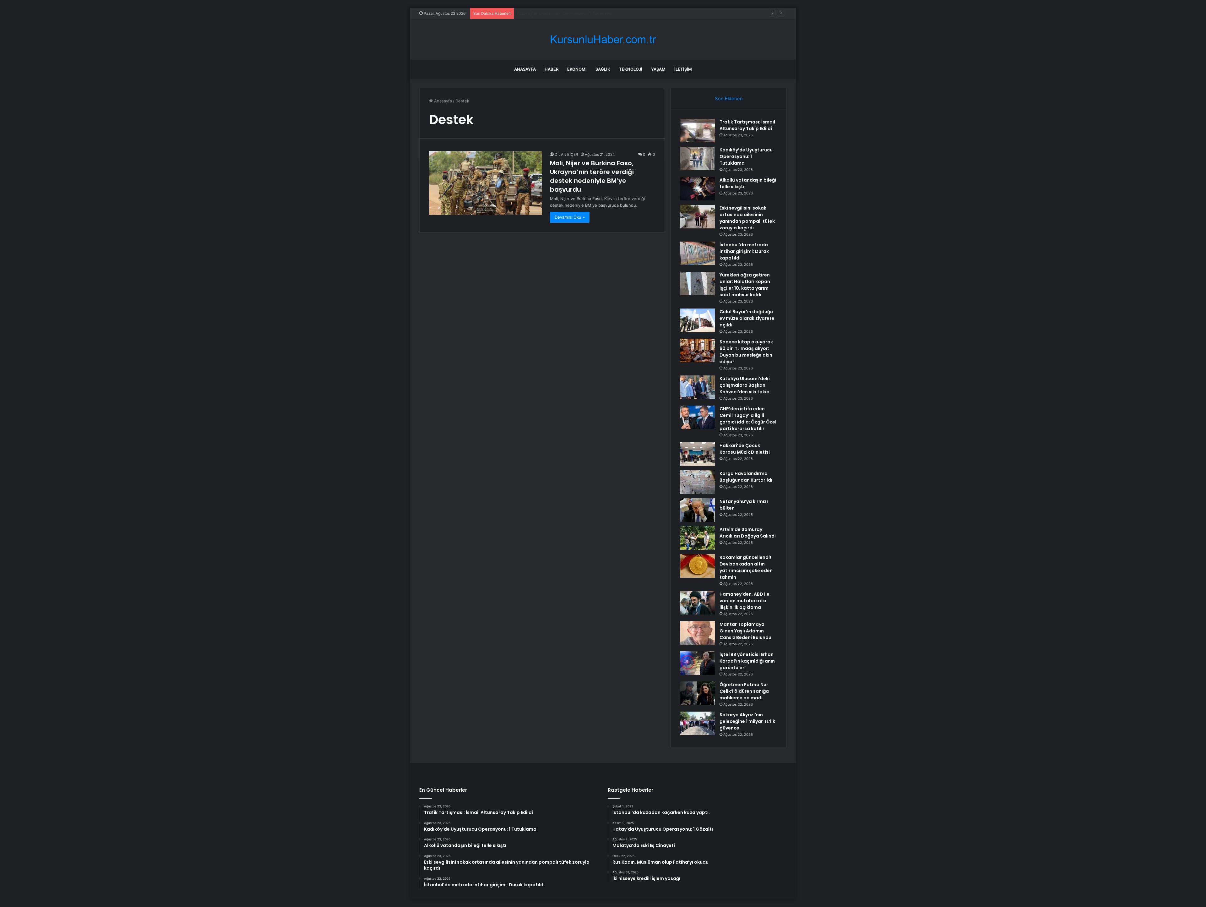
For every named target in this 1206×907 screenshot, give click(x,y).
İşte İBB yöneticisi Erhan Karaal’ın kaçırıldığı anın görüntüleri (747, 661)
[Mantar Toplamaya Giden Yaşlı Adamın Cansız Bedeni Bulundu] (697, 633)
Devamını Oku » (570, 217)
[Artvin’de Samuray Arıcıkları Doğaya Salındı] (697, 538)
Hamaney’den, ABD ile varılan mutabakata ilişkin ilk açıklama (744, 600)
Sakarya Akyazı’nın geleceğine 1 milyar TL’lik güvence (747, 721)
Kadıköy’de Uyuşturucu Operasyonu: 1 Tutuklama (746, 156)
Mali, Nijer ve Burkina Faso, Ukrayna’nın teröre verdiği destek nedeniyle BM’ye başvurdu (592, 176)
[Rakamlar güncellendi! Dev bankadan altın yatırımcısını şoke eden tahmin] (697, 566)
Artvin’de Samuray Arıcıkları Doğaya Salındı (748, 532)
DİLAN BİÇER (566, 154)
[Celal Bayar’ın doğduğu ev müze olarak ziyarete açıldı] (697, 320)
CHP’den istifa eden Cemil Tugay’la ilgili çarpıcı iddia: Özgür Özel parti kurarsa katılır (748, 419)
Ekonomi (577, 69)
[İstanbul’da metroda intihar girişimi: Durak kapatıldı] (697, 253)
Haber (551, 69)
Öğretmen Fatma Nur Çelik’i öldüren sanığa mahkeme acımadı (744, 691)
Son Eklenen (729, 98)
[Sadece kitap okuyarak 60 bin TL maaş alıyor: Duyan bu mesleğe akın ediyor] (697, 350)
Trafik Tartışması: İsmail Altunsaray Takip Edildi (747, 125)
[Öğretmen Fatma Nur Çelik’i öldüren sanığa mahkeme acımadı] (697, 693)
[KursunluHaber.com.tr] (603, 39)
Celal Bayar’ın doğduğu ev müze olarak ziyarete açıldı (747, 318)
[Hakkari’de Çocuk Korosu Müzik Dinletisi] (697, 454)
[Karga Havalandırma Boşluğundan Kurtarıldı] (697, 482)
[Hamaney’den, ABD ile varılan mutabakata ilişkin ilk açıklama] (697, 603)
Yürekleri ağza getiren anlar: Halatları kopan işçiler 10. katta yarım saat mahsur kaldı (745, 285)
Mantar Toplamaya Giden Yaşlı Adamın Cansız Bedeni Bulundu (745, 631)
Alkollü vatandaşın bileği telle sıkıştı (551, 13)
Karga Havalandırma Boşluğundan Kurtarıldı (746, 476)
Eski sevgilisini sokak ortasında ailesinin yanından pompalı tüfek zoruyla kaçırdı (747, 218)
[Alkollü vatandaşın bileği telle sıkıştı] (697, 188)
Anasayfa (525, 69)
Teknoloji (630, 69)
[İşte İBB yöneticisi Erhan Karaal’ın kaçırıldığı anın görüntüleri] (697, 663)
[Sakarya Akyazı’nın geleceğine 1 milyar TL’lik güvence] (697, 723)
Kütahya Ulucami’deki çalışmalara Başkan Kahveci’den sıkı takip (745, 385)
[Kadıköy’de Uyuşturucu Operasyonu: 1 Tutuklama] (697, 158)
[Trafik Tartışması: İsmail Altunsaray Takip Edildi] (697, 130)
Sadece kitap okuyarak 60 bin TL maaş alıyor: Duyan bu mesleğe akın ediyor (746, 352)
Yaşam (658, 69)
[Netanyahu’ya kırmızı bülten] (697, 510)
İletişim (683, 69)
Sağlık (602, 69)
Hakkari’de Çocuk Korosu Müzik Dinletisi (745, 448)
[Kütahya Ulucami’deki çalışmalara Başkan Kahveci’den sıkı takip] (697, 387)
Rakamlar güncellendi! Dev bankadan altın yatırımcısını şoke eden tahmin (746, 567)
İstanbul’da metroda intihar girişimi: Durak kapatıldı (744, 251)
